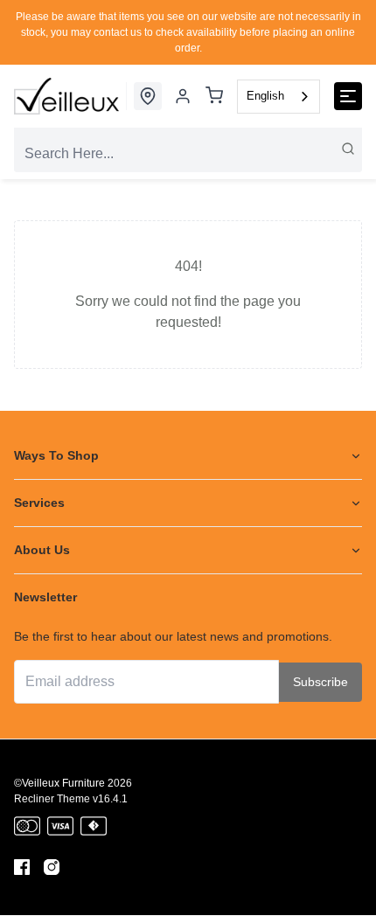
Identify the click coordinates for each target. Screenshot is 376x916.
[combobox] (278, 97)
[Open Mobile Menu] (348, 96)
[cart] (214, 97)
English (265, 95)
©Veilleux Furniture (59, 783)
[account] (182, 96)
